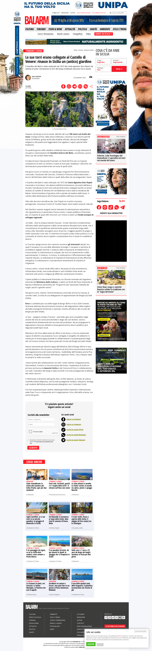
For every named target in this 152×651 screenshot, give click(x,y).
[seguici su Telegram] (120, 617)
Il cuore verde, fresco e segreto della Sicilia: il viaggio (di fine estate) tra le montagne (81, 520)
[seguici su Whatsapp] (116, 617)
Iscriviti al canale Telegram (75, 440)
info (119, 636)
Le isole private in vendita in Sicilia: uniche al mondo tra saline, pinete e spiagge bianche (82, 486)
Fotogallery (77, 33)
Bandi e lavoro (63, 33)
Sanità (31, 632)
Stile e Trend (55, 617)
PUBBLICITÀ (56, 13)
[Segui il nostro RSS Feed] (123, 617)
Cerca (118, 68)
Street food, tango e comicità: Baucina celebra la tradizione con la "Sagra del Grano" (111, 289)
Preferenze (100, 645)
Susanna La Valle (78, 528)
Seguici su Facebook (73, 419)
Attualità (33, 626)
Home (75, 50)
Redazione (31, 495)
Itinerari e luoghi (89, 50)
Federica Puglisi (54, 528)
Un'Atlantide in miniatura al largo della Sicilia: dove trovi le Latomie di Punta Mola (58, 520)
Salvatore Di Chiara (33, 528)
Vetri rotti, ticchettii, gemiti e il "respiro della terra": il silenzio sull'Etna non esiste (59, 485)
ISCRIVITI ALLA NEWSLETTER (111, 213)
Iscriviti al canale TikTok (74, 429)
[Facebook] (63, 419)
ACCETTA (90, 644)
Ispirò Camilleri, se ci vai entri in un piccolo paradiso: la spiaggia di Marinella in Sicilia (35, 520)
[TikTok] (63, 429)
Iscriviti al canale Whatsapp (76, 435)
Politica (32, 629)
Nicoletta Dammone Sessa (57, 495)
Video (88, 33)
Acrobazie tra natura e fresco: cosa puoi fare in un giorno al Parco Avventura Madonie (59, 586)
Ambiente (53, 614)
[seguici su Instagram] (109, 617)
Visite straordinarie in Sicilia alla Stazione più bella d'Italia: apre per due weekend (36, 486)
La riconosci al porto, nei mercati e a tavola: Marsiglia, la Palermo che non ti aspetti (36, 586)
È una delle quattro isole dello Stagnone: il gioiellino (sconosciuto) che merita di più (82, 586)
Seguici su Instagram (73, 424)
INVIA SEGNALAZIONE (83, 13)
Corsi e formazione (45, 33)
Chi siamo (80, 614)
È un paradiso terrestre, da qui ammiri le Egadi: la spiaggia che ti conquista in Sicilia (59, 553)
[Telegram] (63, 440)
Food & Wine (34, 623)
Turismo (80, 50)
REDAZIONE (65, 13)
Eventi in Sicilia (35, 617)
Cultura (32, 614)
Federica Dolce (32, 594)
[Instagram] (63, 424)
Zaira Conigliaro (55, 594)
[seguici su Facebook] (106, 617)
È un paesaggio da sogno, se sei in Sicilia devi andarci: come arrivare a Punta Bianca (35, 553)
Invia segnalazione (84, 626)
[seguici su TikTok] (113, 617)
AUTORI (72, 13)
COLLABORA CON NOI (99, 13)
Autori (79, 620)
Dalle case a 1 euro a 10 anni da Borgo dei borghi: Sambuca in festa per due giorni (81, 553)
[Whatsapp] (63, 435)
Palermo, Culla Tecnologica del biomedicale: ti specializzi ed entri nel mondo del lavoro (111, 158)
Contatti (80, 623)
